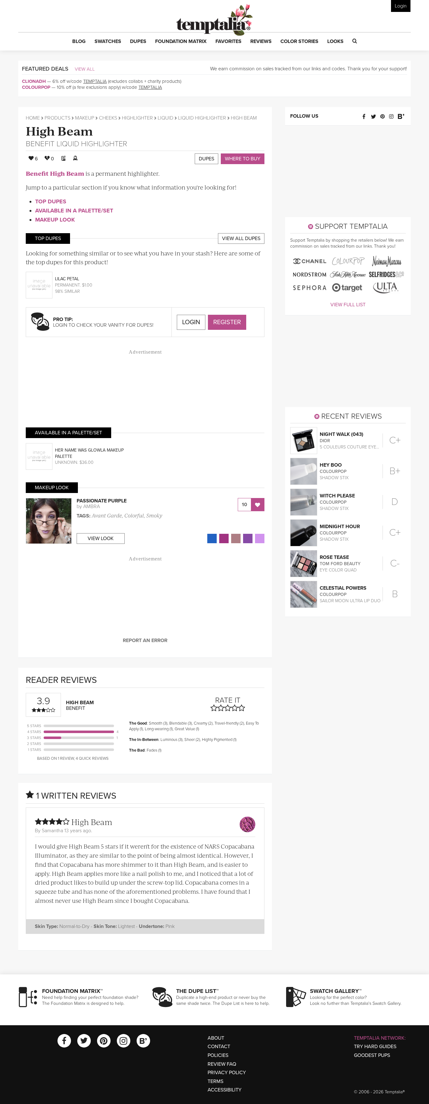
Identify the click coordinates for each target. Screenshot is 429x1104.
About (216, 1038)
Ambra (91, 506)
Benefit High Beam (55, 173)
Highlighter (137, 118)
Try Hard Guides (375, 1046)
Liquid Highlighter (202, 118)
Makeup (84, 118)
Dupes (206, 159)
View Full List (348, 305)
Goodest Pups (372, 1055)
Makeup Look (55, 219)
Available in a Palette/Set (74, 210)
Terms (215, 1081)
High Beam (59, 130)
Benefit (40, 143)
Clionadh (34, 81)
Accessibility (225, 1090)
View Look (101, 538)
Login (401, 6)
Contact (219, 1046)
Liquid (165, 118)
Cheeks (108, 118)
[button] (79, 42)
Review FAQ (222, 1064)
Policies (218, 1055)
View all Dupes (241, 238)
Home (33, 118)
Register (227, 322)
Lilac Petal (67, 278)
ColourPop (36, 87)
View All (85, 69)
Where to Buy (242, 159)
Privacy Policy (227, 1072)
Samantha (52, 831)
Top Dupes (50, 201)
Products (57, 118)
